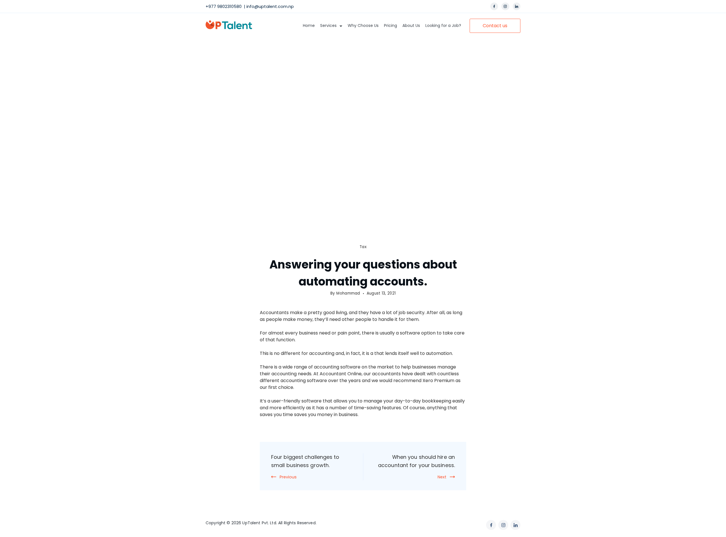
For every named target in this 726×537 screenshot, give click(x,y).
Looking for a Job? (443, 25)
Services (328, 25)
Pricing (390, 25)
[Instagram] (505, 6)
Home (309, 25)
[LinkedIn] (517, 6)
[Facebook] (494, 6)
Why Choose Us (363, 25)
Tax (363, 247)
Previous (288, 477)
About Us (411, 25)
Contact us (495, 25)
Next (442, 477)
